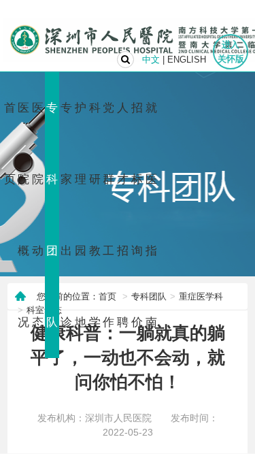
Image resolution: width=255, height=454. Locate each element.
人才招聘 (123, 215)
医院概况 (23, 215)
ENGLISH (186, 59)
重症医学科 (201, 296)
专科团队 (52, 215)
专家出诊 (66, 215)
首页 (10, 143)
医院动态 (38, 215)
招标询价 (137, 215)
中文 (151, 59)
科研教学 (95, 215)
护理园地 (80, 215)
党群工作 (108, 215)
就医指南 (151, 215)
